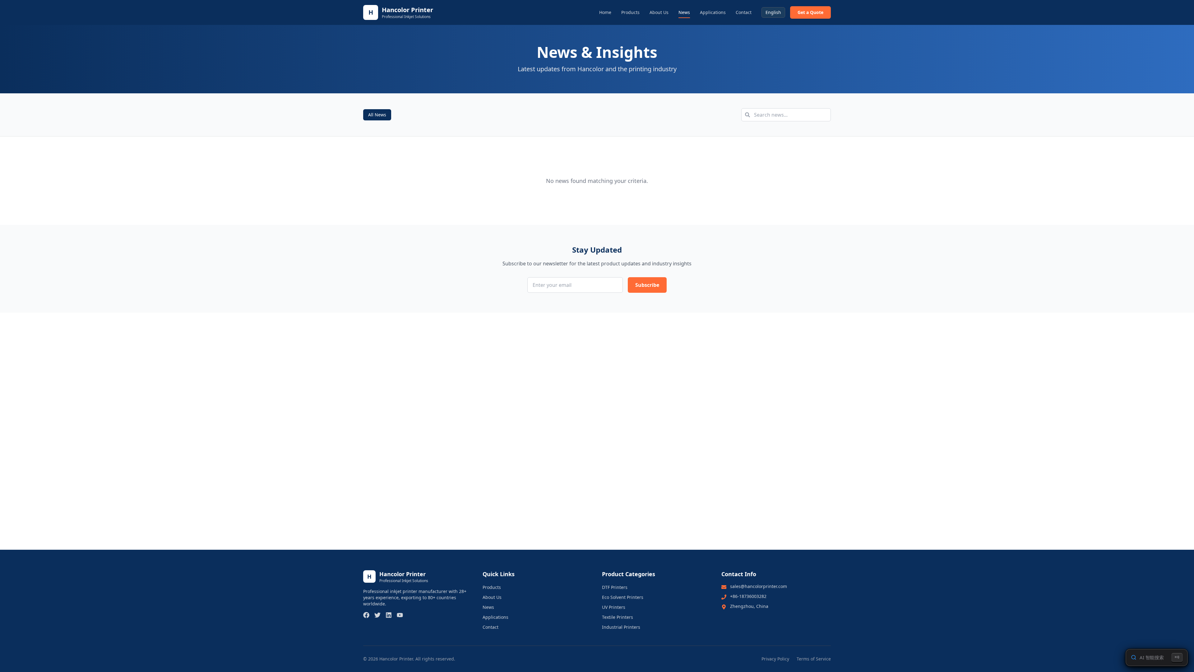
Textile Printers (617, 617)
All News (377, 115)
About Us (659, 12)
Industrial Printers (621, 627)
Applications (713, 12)
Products (630, 12)
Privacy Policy (775, 659)
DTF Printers (614, 587)
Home (605, 12)
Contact (744, 12)
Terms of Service (814, 659)
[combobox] (773, 12)
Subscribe (647, 285)
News (684, 12)
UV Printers (613, 607)
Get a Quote (810, 12)
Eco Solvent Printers (622, 597)
